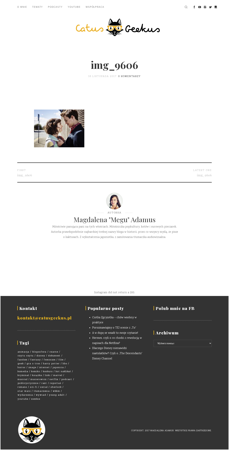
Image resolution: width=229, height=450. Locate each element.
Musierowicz (39, 379)
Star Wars (24, 391)
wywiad (41, 394)
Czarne (53, 351)
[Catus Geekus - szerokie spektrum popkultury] (114, 27)
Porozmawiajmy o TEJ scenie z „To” (114, 328)
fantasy (35, 359)
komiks (35, 371)
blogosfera (39, 351)
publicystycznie (28, 383)
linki (47, 375)
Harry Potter (51, 363)
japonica (58, 367)
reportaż (56, 383)
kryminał (23, 375)
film (61, 359)
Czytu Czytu (26, 355)
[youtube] (199, 7)
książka (37, 375)
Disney (41, 355)
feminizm (50, 359)
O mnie (22, 7)
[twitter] (210, 7)
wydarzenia (25, 394)
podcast (66, 379)
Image (32, 367)
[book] (215, 7)
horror (22, 367)
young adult (57, 394)
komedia (23, 371)
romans (22, 387)
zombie (35, 398)
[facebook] (194, 7)
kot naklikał (63, 371)
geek (21, 363)
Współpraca (95, 7)
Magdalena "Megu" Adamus (115, 219)
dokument (54, 355)
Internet (44, 367)
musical (23, 379)
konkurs (48, 371)
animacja (23, 351)
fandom (22, 359)
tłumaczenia (42, 391)
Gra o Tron (33, 363)
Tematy (37, 7)
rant (44, 383)
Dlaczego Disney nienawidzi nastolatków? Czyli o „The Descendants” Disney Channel (117, 353)
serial (44, 387)
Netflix (54, 379)
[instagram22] (205, 7)
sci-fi (33, 387)
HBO (65, 363)
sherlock (56, 387)
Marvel (57, 375)
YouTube (74, 7)
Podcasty (55, 7)
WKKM (56, 391)
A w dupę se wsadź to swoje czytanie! (115, 333)
